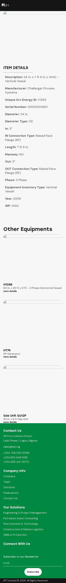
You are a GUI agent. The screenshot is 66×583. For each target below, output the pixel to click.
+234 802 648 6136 (15, 457)
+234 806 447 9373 (16, 462)
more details (10, 291)
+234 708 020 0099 (16, 453)
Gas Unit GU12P (14, 415)
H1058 (7, 284)
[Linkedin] (20, 550)
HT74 (6, 350)
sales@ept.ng (11, 446)
